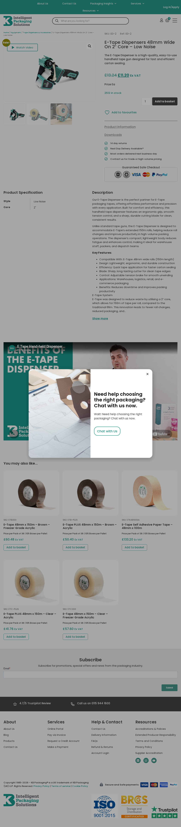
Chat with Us (107, 431)
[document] (90, 413)
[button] (147, 374)
